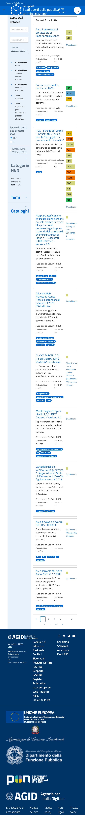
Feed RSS (63, 654)
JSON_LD (71, 177)
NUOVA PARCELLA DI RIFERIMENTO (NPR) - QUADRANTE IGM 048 (48, 358)
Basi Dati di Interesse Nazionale (39, 646)
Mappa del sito (34, 810)
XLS (69, 88)
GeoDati (37, 654)
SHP (69, 38)
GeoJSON (71, 150)
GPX (69, 155)
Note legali (61, 810)
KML (69, 161)
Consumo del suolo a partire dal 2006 (47, 86)
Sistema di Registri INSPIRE (42, 660)
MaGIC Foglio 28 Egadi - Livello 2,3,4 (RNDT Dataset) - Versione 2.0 (49, 414)
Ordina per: (14, 47)
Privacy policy (74, 810)
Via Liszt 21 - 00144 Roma (15, 645)
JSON (69, 139)
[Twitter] (69, 636)
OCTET (70, 144)
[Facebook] (59, 636)
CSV (69, 99)
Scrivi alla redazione (63, 648)
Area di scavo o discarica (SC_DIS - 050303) (49, 523)
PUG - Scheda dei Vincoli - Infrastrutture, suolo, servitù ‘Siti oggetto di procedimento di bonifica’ (50, 135)
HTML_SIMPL (71, 93)
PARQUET (71, 166)
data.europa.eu (42, 687)
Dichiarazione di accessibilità (15, 810)
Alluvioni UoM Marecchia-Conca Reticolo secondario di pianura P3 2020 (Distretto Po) (48, 299)
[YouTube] (74, 636)
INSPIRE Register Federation (39, 679)
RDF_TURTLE (71, 183)
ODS (69, 32)
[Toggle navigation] (3, 10)
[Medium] (64, 636)
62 (56, 624)
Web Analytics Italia (41, 694)
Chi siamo (63, 642)
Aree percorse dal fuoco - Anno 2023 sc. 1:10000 (50, 572)
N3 (68, 188)
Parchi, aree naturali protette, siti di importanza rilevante (47, 32)
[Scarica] (67, 217)
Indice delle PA (41, 700)
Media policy (48, 810)
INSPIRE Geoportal (38, 669)
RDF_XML (71, 172)
